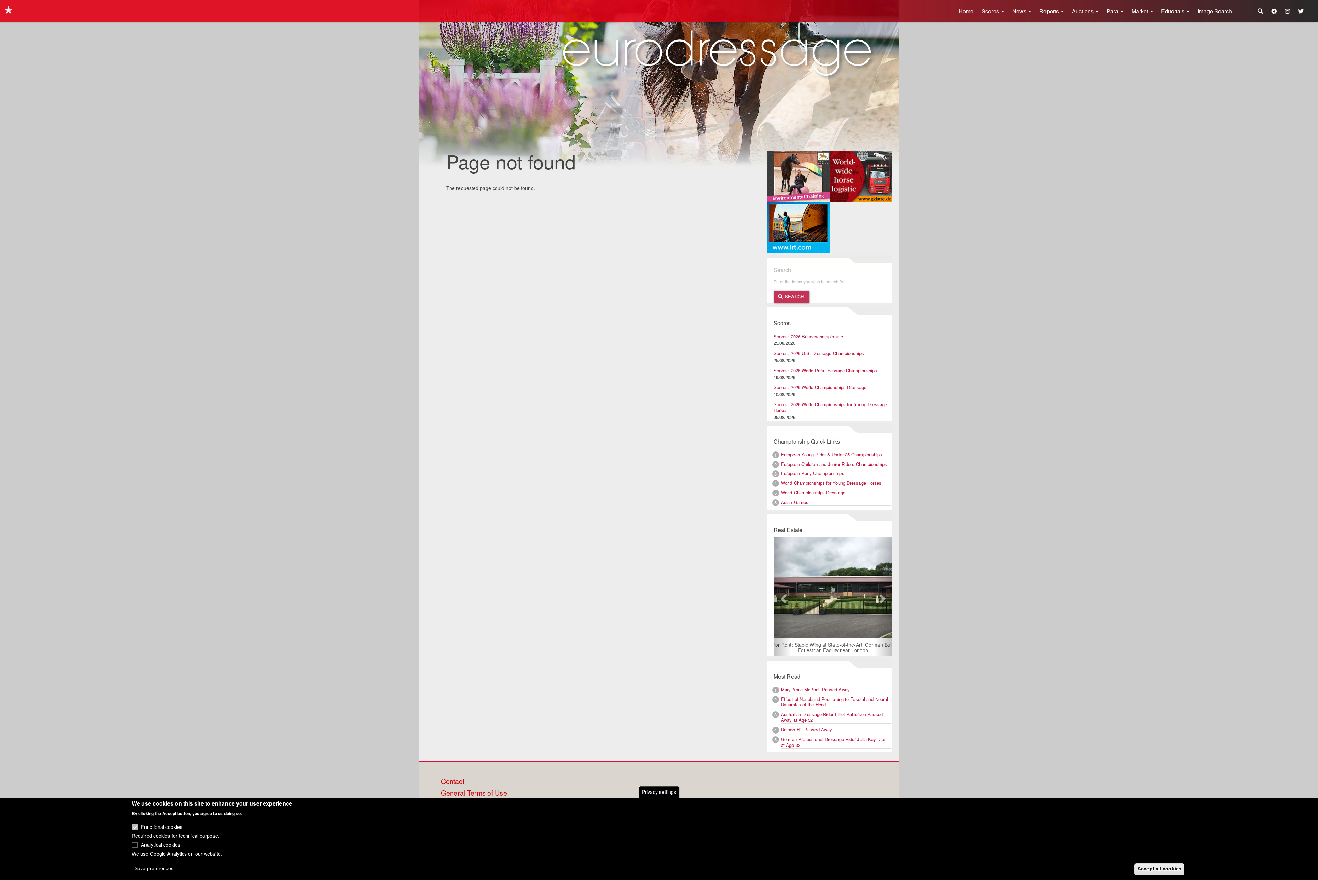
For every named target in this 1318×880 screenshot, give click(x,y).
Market (1141, 11)
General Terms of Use (474, 793)
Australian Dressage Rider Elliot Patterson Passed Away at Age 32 (832, 717)
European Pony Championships (812, 473)
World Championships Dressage (813, 492)
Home (966, 11)
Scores (991, 11)
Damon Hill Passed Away (806, 729)
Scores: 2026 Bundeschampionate (808, 336)
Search (794, 296)
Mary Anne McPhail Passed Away (815, 689)
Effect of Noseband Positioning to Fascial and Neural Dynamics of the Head (834, 702)
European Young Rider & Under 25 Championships (831, 454)
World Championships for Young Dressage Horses (831, 483)
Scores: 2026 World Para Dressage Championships (825, 370)
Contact (452, 781)
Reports (1049, 11)
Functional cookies (161, 826)
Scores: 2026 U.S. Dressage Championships (819, 353)
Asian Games (794, 502)
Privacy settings (659, 791)
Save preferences (154, 868)
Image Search (1215, 11)
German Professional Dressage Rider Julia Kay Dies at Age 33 (834, 742)
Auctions (1083, 11)
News (1020, 11)
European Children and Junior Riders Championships (834, 464)
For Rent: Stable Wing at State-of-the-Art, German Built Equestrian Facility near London (833, 647)
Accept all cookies (1159, 868)
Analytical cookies (160, 844)
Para (1113, 11)
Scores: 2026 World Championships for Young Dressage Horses (830, 407)
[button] (782, 596)
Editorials (1173, 11)
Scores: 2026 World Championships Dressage (820, 387)
